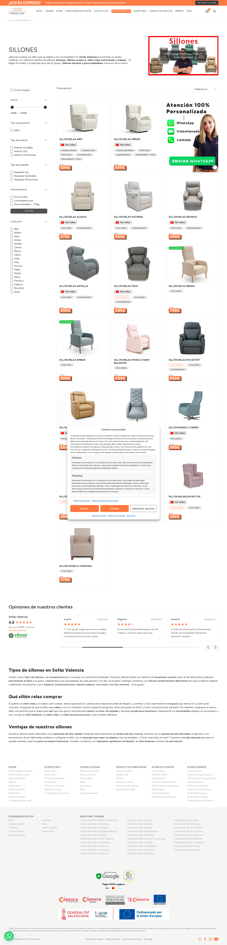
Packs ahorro (50, 771)
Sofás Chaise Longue (19, 774)
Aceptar (84, 508)
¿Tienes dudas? (16, 831)
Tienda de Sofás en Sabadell (188, 838)
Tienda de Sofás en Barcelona (94, 824)
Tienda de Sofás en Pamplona (188, 835)
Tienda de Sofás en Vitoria (187, 846)
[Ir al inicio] (17, 11)
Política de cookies (99, 515)
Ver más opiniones (18, 630)
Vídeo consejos (49, 827)
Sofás (18, 20)
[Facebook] (205, 939)
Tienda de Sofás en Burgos (187, 824)
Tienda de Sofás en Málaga (140, 835)
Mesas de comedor (89, 771)
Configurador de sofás (20, 800)
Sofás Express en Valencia (200, 800)
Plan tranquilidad (17, 835)
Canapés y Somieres (54, 778)
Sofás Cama (15, 785)
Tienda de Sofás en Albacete (94, 853)
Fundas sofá (122, 774)
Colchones (49, 774)
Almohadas (50, 782)
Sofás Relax (14, 793)
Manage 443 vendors (81, 501)
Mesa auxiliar (86, 778)
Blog (44, 824)
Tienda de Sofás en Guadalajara (143, 831)
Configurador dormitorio (56, 793)
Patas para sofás (124, 782)
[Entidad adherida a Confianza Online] (129, 876)
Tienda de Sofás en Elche (186, 820)
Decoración (86, 785)
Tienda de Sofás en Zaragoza (94, 850)
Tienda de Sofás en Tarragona (189, 842)
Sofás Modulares (17, 778)
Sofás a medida (16, 824)
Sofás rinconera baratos (164, 797)
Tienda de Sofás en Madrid (93, 835)
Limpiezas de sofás (125, 789)
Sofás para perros (89, 793)
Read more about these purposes (105, 501)
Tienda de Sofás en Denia (139, 827)
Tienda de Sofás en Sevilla (140, 842)
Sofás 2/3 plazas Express (199, 774)
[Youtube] (216, 939)
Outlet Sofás (158, 771)
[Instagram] (210, 939)
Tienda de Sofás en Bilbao (140, 824)
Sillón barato (158, 789)
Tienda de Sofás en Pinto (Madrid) (97, 838)
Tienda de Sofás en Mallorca (141, 853)
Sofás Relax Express (197, 793)
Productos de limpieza (127, 785)
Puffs (82, 789)
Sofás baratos (159, 778)
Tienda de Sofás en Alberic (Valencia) (98, 820)
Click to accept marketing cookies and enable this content (183, 56)
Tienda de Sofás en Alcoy (139, 820)
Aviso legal (131, 515)
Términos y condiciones (132, 939)
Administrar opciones (143, 508)
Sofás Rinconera (17, 789)
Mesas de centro (88, 774)
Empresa (46, 820)
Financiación (48, 831)
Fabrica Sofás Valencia (28, 939)
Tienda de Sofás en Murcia (187, 850)
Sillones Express (195, 782)
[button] (105, 116)
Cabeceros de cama (54, 785)
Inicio (11, 20)
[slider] (12, 107)
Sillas (82, 782)
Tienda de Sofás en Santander (95, 842)
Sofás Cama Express (197, 785)
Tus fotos (13, 827)
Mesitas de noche (53, 789)
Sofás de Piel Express (197, 797)
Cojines (119, 778)
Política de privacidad (116, 515)
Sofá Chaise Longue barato (165, 785)
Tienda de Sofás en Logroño (188, 831)
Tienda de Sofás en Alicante (140, 850)
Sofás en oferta (159, 774)
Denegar (114, 508)
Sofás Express (194, 771)
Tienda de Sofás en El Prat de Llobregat (146, 838)
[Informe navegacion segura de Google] (107, 876)
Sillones (12, 782)
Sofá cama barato (161, 793)
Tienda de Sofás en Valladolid (141, 846)
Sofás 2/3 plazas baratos (164, 782)
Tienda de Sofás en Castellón (94, 827)
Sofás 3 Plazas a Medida (20, 771)
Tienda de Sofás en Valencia (94, 846)
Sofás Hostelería (17, 797)
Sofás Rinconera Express (199, 789)
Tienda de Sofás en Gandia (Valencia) (98, 831)
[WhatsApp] (200, 939)
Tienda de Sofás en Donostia (188, 827)
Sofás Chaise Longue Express (201, 778)
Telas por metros (124, 771)
